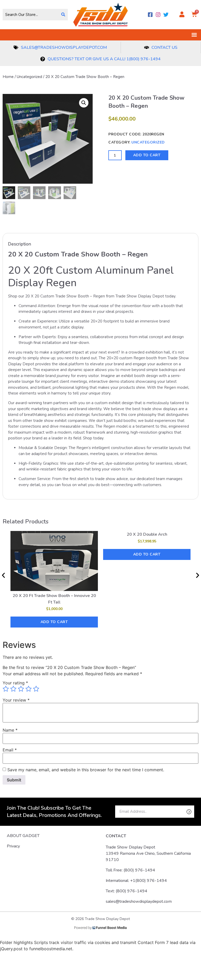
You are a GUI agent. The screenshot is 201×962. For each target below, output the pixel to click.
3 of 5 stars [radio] (21, 689)
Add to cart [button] (54, 621)
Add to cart (147, 155)
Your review (16, 700)
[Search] (63, 14)
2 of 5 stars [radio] (13, 689)
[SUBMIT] (180, 811)
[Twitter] (166, 14)
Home (8, 76)
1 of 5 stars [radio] (6, 689)
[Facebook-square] (150, 14)
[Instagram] (158, 14)
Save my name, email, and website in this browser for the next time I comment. (85, 770)
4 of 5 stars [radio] (28, 689)
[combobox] (31, 14)
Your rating (15, 683)
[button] (194, 35)
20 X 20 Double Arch (147, 534)
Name (10, 730)
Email (10, 750)
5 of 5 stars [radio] (36, 689)
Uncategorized (29, 76)
